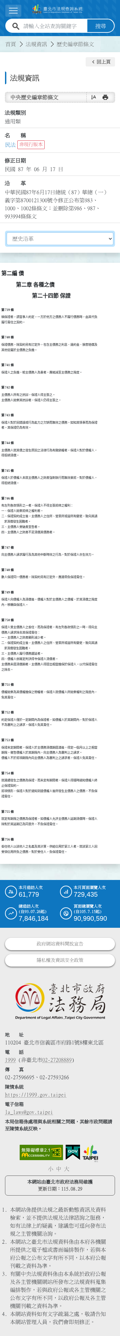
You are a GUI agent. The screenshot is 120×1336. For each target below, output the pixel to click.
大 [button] (66, 1169)
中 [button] (58, 1169)
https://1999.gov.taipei (35, 1094)
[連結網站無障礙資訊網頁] (41, 1152)
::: (4, 40)
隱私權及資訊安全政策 (60, 960)
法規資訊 (36, 44)
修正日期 (15, 160)
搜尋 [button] (100, 26)
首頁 (10, 44)
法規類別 (15, 112)
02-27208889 (57, 1060)
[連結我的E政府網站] (73, 1152)
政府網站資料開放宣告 (60, 943)
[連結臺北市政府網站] (90, 1153)
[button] (100, 62)
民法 (10, 144)
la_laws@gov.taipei (29, 1112)
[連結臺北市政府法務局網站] (60, 1001)
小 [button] (50, 1169)
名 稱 (15, 135)
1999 (10, 1060)
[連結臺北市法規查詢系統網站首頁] (57, 9)
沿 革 (15, 183)
